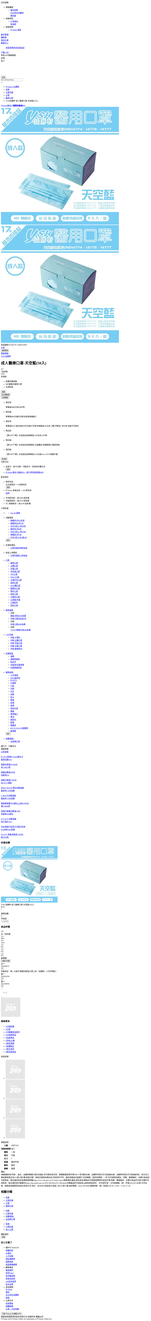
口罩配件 (14, 603)
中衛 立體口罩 (16, 640)
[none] (75, 877)
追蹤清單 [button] (9, 48)
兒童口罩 (14, 569)
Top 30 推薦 (15, 513)
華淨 (12, 717)
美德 (12, 706)
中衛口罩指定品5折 (18, 619)
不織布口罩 (15, 597)
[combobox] (75, 80)
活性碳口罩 (15, 572)
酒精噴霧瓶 (15, 659)
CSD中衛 (9, 635)
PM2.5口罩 (14, 577)
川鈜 (12, 686)
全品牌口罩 (15, 741)
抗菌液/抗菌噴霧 (17, 665)
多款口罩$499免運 (17, 624)
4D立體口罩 (15, 586)
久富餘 (13, 683)
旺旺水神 (14, 708)
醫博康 (13, 731)
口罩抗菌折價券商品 (18, 548)
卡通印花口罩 (16, 580)
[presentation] (75, 166)
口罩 (7, 560)
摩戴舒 (13, 725)
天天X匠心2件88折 (18, 526)
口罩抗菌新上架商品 (18, 556)
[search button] (2, 82)
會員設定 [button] (21, 48)
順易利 (13, 720)
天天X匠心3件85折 (18, 532)
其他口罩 (14, 605)
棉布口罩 (14, 594)
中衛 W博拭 (15, 637)
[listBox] (75, 909)
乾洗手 (13, 662)
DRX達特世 (15, 678)
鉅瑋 (12, 722)
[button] (75, 16)
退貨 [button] (15, 48)
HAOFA (13, 680)
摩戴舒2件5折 (16, 535)
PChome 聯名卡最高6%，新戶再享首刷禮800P (25, 472)
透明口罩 (14, 583)
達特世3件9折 (16, 529)
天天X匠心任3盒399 (18, 538)
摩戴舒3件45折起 (17, 521)
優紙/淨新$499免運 (18, 616)
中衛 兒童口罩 (16, 646)
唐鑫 (12, 711)
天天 (12, 691)
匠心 (12, 697)
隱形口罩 (14, 591)
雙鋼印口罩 (15, 588)
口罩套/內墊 (15, 600)
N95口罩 (13, 574)
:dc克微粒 (14, 675)
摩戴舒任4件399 (17, 523)
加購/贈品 (10, 739)
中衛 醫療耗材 (16, 649)
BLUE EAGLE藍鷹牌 (19, 728)
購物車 (4, 37)
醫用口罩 (14, 563)
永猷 (12, 694)
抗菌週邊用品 (16, 668)
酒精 (12, 656)
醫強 (12, 700)
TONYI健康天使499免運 (20, 630)
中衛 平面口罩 (16, 643)
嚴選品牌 (9, 672)
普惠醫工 (14, 714)
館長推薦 (9, 610)
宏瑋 (12, 703)
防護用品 (9, 653)
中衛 (12, 689)
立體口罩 (14, 566)
